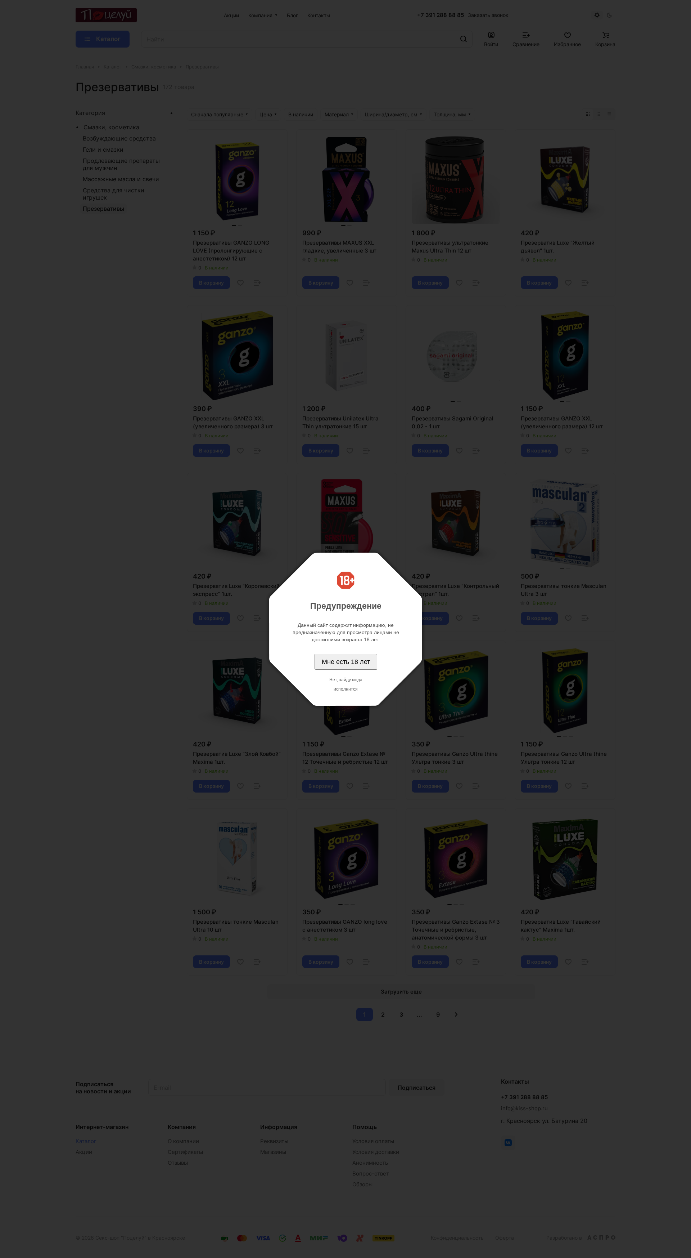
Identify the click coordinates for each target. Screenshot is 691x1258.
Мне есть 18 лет (346, 661)
